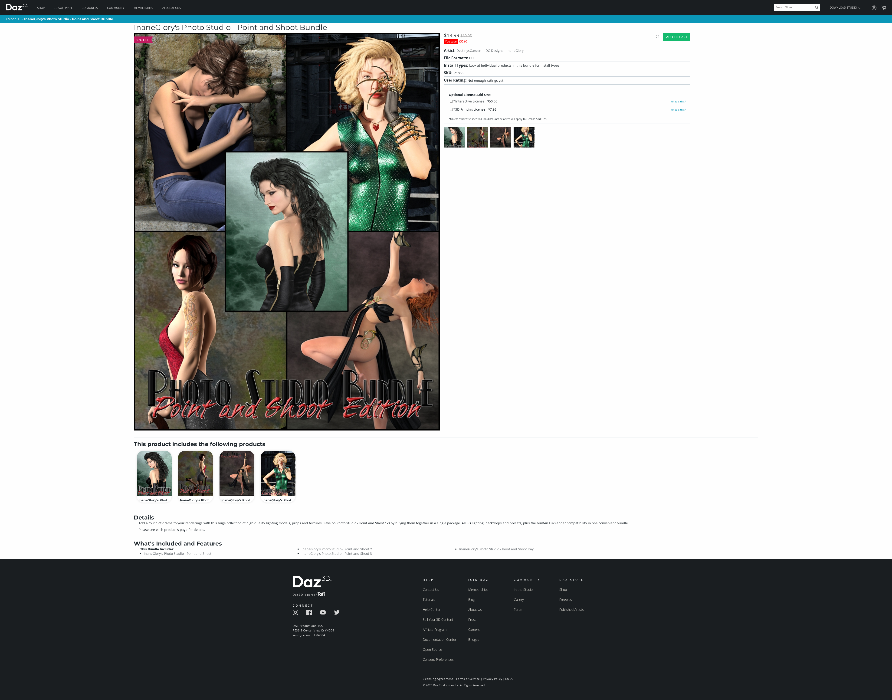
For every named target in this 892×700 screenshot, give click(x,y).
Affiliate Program (434, 629)
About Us (475, 609)
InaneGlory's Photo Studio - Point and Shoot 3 (337, 553)
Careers (474, 629)
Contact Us (431, 589)
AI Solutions (171, 8)
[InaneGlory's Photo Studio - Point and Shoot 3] (237, 473)
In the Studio (523, 589)
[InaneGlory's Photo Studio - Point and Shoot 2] (195, 473)
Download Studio (844, 8)
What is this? (678, 101)
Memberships (143, 8)
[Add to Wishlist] (657, 37)
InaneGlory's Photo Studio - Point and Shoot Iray (496, 549)
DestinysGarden (468, 50)
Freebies (565, 599)
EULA (509, 679)
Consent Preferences (438, 659)
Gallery (519, 599)
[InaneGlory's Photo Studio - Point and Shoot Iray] (278, 473)
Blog (471, 599)
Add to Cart (676, 37)
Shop (41, 8)
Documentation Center (439, 639)
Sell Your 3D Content (438, 619)
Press (472, 619)
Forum (518, 609)
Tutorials (429, 599)
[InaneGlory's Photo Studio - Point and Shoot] (154, 473)
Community (115, 8)
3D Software (63, 8)
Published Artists (571, 609)
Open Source (432, 649)
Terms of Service (468, 679)
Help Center (431, 609)
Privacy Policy (492, 679)
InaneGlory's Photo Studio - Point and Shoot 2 (337, 549)
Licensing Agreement (438, 679)
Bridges (473, 639)
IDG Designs (494, 50)
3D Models (90, 8)
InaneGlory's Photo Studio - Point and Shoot (177, 553)
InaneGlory (515, 50)
